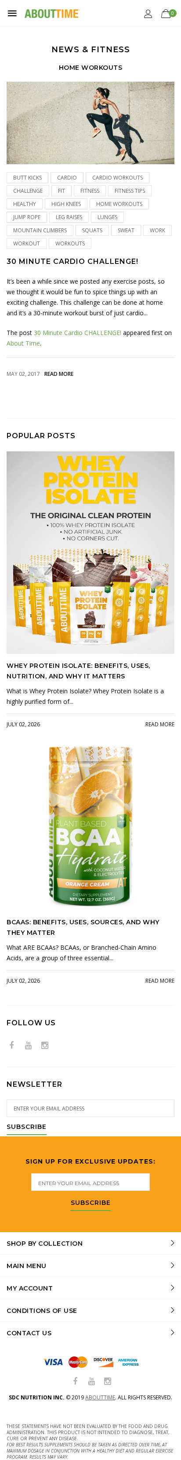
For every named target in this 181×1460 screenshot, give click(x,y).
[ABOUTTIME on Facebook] (11, 1045)
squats (92, 230)
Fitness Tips (130, 191)
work (157, 230)
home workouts (119, 204)
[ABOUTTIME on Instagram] (44, 1045)
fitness (89, 191)
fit (61, 191)
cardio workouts (117, 177)
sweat (126, 230)
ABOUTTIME (100, 1397)
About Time (23, 343)
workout (26, 243)
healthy (24, 204)
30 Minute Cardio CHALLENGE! (72, 261)
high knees (66, 204)
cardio (67, 177)
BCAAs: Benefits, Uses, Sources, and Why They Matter (83, 927)
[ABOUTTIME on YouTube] (28, 1045)
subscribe (91, 1203)
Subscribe (27, 1127)
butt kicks (27, 177)
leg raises (69, 217)
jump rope (26, 217)
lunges (107, 217)
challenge (28, 191)
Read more (58, 374)
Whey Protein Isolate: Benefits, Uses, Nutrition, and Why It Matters (78, 671)
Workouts (70, 243)
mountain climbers (40, 230)
